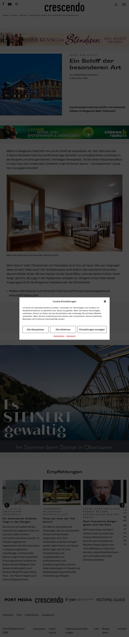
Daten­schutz (58, 336)
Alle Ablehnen (63, 329)
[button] (105, 301)
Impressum (71, 336)
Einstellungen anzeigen (92, 329)
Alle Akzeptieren (35, 329)
